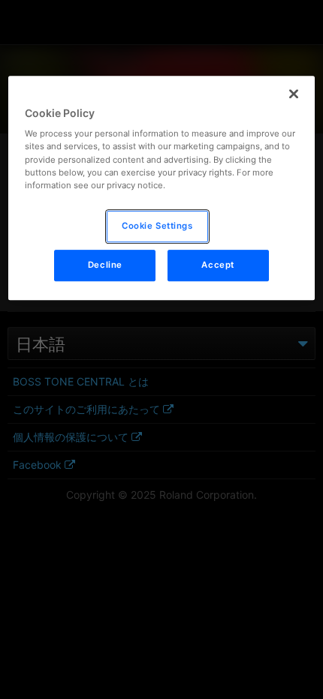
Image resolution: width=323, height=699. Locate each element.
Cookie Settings (157, 225)
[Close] (293, 93)
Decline (105, 265)
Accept (217, 265)
